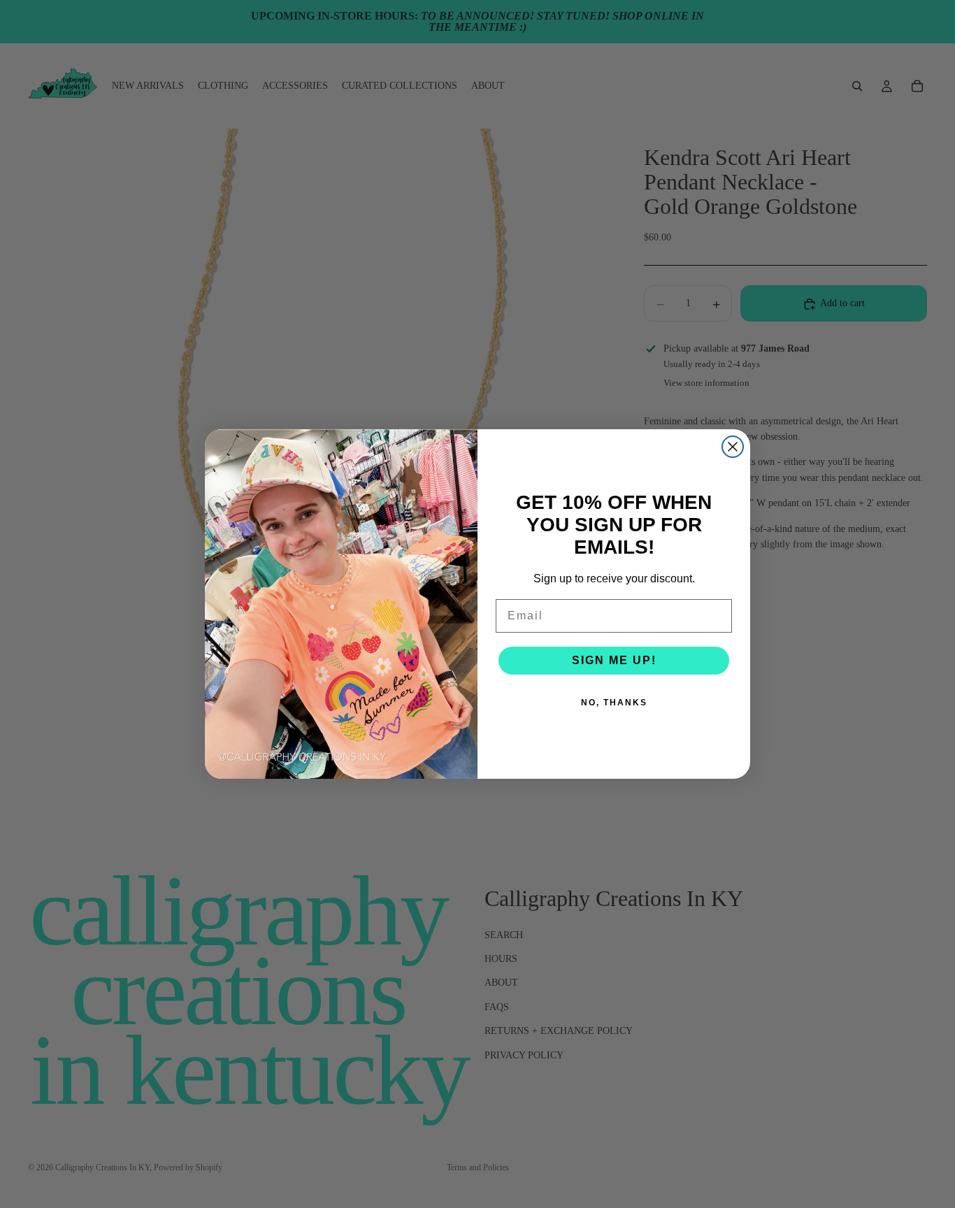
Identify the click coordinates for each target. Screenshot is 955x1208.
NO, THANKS (614, 702)
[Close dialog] (732, 446)
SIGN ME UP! (614, 660)
